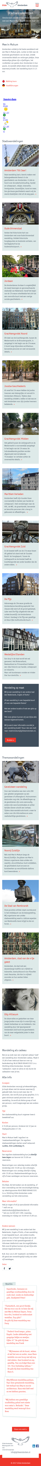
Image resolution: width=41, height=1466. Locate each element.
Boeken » (10, 740)
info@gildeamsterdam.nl (20, 1452)
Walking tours (11, 81)
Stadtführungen (12, 85)
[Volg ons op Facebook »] (37, 1446)
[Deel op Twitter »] (10, 1268)
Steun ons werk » (20, 1429)
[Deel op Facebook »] (4, 1268)
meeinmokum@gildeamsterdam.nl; (16, 1210)
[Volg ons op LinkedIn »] (33, 1446)
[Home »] (14, 4)
